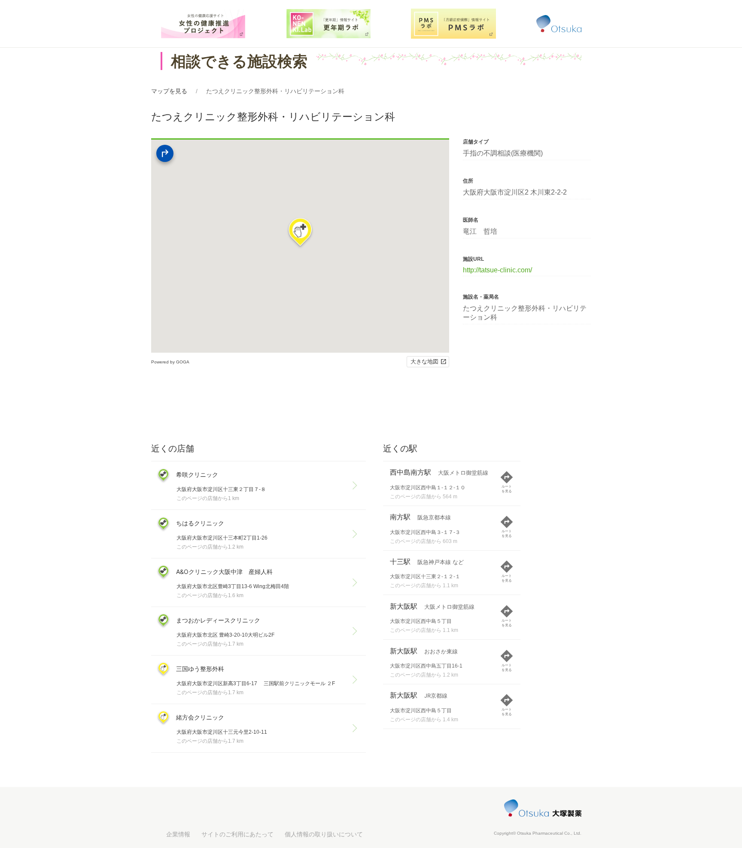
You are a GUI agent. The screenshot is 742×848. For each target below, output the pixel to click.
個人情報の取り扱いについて (324, 834)
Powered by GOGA (170, 362)
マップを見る (169, 91)
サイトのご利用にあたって (237, 834)
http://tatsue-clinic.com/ (497, 270)
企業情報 (178, 834)
